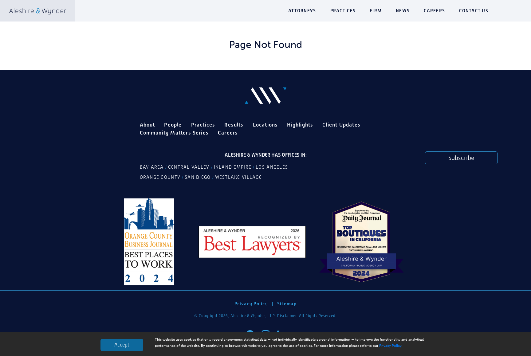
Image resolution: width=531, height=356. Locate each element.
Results (233, 125)
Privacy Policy (390, 345)
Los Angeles (272, 167)
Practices (343, 10)
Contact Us (473, 10)
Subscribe (461, 158)
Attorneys (302, 10)
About (147, 125)
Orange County (160, 177)
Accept (121, 344)
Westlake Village (238, 177)
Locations (265, 125)
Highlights (300, 125)
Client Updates (341, 125)
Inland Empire (233, 167)
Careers (434, 10)
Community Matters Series (174, 133)
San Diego (197, 177)
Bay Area (152, 167)
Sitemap (287, 303)
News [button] (403, 10)
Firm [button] (376, 10)
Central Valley (189, 167)
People (173, 125)
